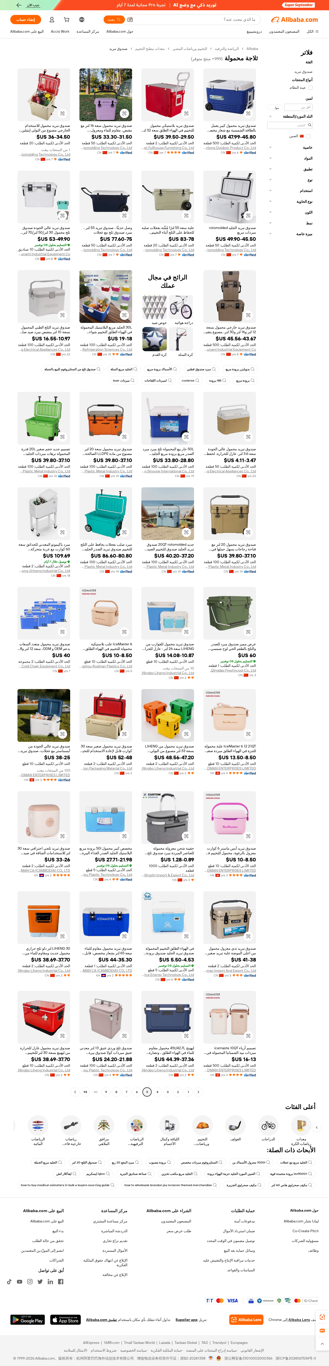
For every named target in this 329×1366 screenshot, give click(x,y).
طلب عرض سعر (179, 1231)
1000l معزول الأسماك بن (248, 1162)
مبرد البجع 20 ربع (123, 1162)
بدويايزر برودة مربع (238, 369)
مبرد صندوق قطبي (199, 369)
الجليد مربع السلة (121, 369)
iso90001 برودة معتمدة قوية (288, 1174)
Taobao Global (186, 1343)
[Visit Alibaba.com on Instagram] (30, 1282)
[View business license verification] (210, 1358)
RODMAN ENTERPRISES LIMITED (229, 768)
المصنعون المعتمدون (176, 1221)
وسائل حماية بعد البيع (239, 1250)
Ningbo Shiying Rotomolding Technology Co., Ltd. (105, 148)
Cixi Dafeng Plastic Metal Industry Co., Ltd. (105, 471)
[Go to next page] (75, 1092)
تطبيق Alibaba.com (101, 1320)
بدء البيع (58, 1231)
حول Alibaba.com (304, 1210)
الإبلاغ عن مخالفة (115, 1275)
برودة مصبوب (157, 1162)
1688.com (112, 1343)
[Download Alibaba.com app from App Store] (65, 1320)
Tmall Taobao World (139, 1343)
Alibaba (252, 49)
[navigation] (290, 571)
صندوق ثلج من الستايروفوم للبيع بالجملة (70, 369)
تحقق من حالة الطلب (48, 1241)
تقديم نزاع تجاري (115, 1241)
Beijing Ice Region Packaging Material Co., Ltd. (105, 768)
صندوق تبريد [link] (118, 49)
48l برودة (215, 380)
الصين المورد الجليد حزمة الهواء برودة (231, 1174)
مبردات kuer (121, 380)
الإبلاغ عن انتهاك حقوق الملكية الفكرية (105, 1262)
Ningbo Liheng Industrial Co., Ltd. (167, 673)
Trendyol (219, 1343)
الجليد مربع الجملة (45, 1162)
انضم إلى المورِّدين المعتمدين (42, 1250)
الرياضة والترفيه (227, 49)
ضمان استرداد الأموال (239, 1231)
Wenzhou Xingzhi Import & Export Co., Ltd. (167, 875)
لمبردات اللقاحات (155, 380)
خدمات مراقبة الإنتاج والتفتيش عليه (229, 1260)
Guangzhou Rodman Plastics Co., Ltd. (105, 666)
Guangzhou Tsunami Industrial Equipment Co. (43, 254)
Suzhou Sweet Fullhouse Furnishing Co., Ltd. (167, 148)
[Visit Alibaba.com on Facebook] (61, 1282)
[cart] (66, 20)
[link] (322, 1317)
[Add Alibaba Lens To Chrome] (246, 1320)
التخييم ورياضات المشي (189, 49)
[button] (130, 19)
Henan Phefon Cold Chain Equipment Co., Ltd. (43, 666)
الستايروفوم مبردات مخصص (199, 1162)
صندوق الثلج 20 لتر (84, 1162)
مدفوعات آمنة (244, 1221)
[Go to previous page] (198, 1092)
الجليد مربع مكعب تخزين (177, 1174)
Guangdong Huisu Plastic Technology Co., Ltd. (105, 875)
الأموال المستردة (115, 1250)
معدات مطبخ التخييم (150, 49)
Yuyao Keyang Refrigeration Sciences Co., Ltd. (105, 349)
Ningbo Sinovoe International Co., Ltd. (167, 471)
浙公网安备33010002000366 (248, 1358)
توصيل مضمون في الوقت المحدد (231, 1241)
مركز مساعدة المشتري (110, 1221)
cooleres (188, 380)
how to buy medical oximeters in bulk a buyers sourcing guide (65, 1185)
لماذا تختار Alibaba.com (301, 1221)
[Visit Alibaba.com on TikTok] (9, 1282)
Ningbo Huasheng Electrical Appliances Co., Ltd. (43, 349)
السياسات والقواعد (241, 1270)
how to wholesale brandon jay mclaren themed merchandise (168, 1185)
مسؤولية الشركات (305, 1241)
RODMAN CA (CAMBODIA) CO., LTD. (43, 870)
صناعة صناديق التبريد (133, 1174)
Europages (239, 1343)
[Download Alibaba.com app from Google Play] (27, 1320)
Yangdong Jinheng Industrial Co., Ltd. (43, 571)
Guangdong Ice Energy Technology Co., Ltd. (167, 975)
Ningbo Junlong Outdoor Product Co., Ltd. (229, 148)
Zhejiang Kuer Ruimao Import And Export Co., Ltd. (229, 970)
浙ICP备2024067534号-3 (296, 1358)
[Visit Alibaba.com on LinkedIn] (50, 1282)
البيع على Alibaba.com (47, 1221)
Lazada (164, 1343)
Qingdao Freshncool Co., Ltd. (233, 670)
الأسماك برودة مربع (159, 369)
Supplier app (187, 1320)
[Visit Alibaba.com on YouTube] (19, 1282)
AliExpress (91, 1343)
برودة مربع (243, 380)
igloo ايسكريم (95, 1174)
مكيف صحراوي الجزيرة (242, 1185)
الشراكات (56, 1260)
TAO (204, 1343)
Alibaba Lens (299, 1320)
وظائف (313, 1250)
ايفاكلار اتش (63, 1174)
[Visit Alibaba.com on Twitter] (40, 1282)
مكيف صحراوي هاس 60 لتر (289, 1185)
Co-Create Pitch (306, 1231)
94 (85, 1092)
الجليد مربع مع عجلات (293, 1162)
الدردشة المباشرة (114, 1231)
